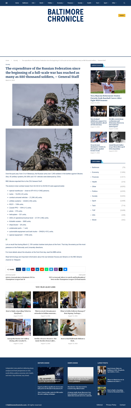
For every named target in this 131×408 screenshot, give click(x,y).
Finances (70, 3)
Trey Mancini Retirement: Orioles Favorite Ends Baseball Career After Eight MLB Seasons (106, 98)
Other (113, 3)
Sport (105, 3)
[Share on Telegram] (51, 269)
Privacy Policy (111, 405)
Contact (122, 15)
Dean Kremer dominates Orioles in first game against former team (98, 148)
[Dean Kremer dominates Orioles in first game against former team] (99, 137)
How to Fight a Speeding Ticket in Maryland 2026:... (116, 391)
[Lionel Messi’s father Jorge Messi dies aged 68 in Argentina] (117, 137)
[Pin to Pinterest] (33, 269)
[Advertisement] (65, 39)
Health (89, 3)
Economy (60, 3)
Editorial (100, 405)
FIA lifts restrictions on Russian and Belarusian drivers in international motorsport (116, 122)
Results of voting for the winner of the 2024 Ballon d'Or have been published (80, 379)
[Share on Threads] (61, 269)
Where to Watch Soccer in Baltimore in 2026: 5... (115, 380)
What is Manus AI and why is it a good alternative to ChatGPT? (50, 380)
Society (80, 3)
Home (17, 3)
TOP (108, 210)
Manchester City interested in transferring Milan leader (77, 387)
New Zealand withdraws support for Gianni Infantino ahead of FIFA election (99, 122)
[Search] (124, 3)
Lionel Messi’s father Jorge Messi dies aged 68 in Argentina (117, 147)
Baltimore (25, 3)
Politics (50, 3)
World (41, 3)
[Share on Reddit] (42, 269)
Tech (97, 3)
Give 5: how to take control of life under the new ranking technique (50, 393)
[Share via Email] (65, 269)
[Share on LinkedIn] (37, 269)
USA (33, 3)
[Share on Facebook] (23, 269)
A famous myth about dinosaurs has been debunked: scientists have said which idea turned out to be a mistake (80, 394)
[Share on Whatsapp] (46, 269)
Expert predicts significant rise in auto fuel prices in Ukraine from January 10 (50, 387)
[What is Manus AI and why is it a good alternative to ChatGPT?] (51, 375)
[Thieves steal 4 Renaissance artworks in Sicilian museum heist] (45, 299)
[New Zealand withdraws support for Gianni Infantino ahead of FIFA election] (99, 111)
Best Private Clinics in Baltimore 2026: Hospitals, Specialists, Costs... (116, 370)
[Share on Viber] (56, 269)
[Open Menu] (6, 3)
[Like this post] (19, 269)
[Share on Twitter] (28, 269)
